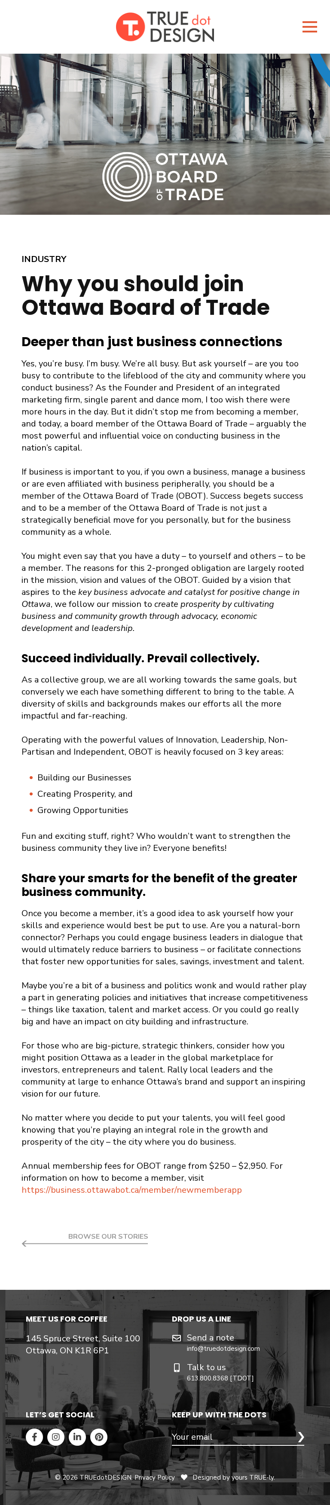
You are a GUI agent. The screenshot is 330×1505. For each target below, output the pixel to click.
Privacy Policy (154, 1477)
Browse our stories (108, 1236)
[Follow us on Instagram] (55, 1437)
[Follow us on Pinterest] (98, 1437)
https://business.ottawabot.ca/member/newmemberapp (131, 1190)
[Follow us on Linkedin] (77, 1437)
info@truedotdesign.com (223, 1348)
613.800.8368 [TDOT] (220, 1378)
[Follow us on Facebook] (34, 1437)
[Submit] (300, 1437)
